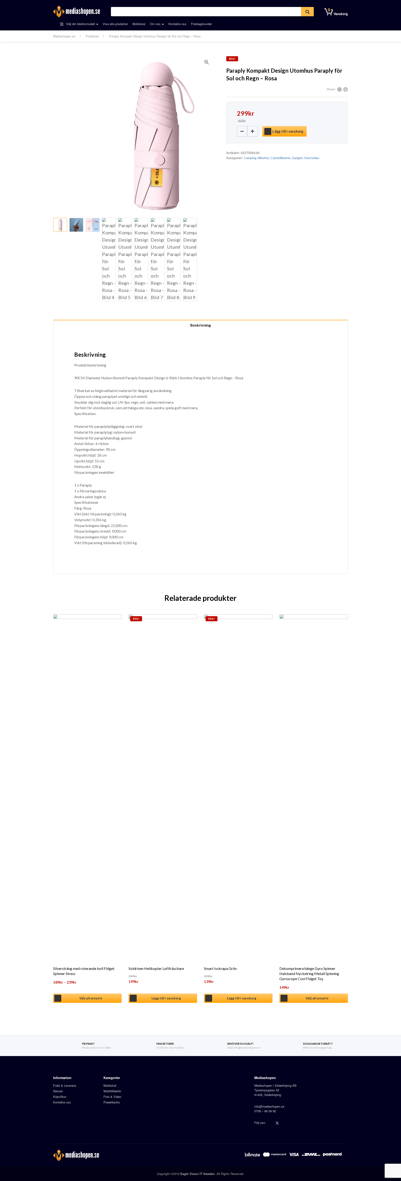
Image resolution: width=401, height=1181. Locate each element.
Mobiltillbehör (112, 1091)
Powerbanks (111, 1102)
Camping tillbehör (256, 158)
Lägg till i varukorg (287, 131)
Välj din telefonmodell (80, 24)
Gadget (297, 158)
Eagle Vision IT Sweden (197, 1173)
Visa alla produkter (115, 24)
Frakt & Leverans (64, 1085)
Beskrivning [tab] (200, 325)
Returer (58, 1091)
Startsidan (311, 158)
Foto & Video (112, 1096)
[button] (252, 131)
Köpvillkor (59, 1096)
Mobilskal (139, 24)
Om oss (155, 24)
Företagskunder (201, 24)
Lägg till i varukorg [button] (166, 998)
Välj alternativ (90, 998)
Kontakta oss (177, 24)
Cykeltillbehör (280, 158)
